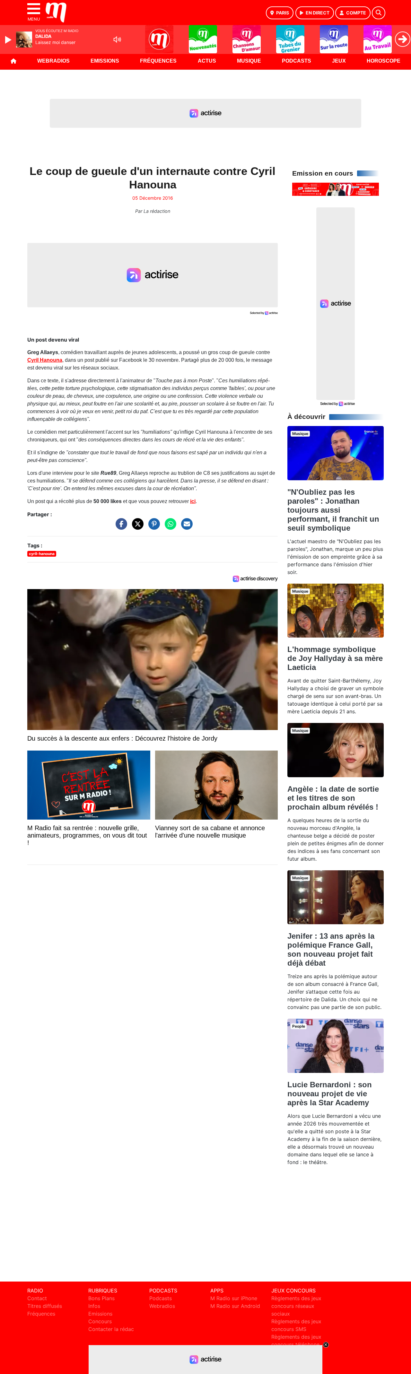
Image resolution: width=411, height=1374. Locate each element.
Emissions (105, 61)
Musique (249, 61)
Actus (207, 61)
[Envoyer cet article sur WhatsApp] (169, 527)
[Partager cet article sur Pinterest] (152, 527)
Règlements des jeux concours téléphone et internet (296, 1344)
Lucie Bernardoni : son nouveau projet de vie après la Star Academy (329, 1093)
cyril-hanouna (42, 553)
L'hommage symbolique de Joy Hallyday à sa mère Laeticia (335, 658)
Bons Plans (101, 1298)
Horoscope (383, 61)
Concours (100, 1321)
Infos (94, 1306)
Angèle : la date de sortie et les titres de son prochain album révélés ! (333, 798)
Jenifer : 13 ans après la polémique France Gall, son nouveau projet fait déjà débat (330, 949)
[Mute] (117, 39)
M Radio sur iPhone (233, 1298)
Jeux (339, 61)
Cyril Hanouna (44, 360)
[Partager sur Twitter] (136, 527)
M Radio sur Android (235, 1306)
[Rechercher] (378, 12)
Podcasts (296, 61)
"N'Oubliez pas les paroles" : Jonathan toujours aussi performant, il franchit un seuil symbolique (333, 510)
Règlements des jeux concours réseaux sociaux (296, 1306)
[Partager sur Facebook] (119, 527)
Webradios (53, 61)
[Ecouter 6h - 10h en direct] (335, 189)
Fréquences (158, 61)
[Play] (9, 40)
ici (193, 501)
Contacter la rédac (111, 1329)
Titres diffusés (44, 1306)
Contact (37, 1298)
